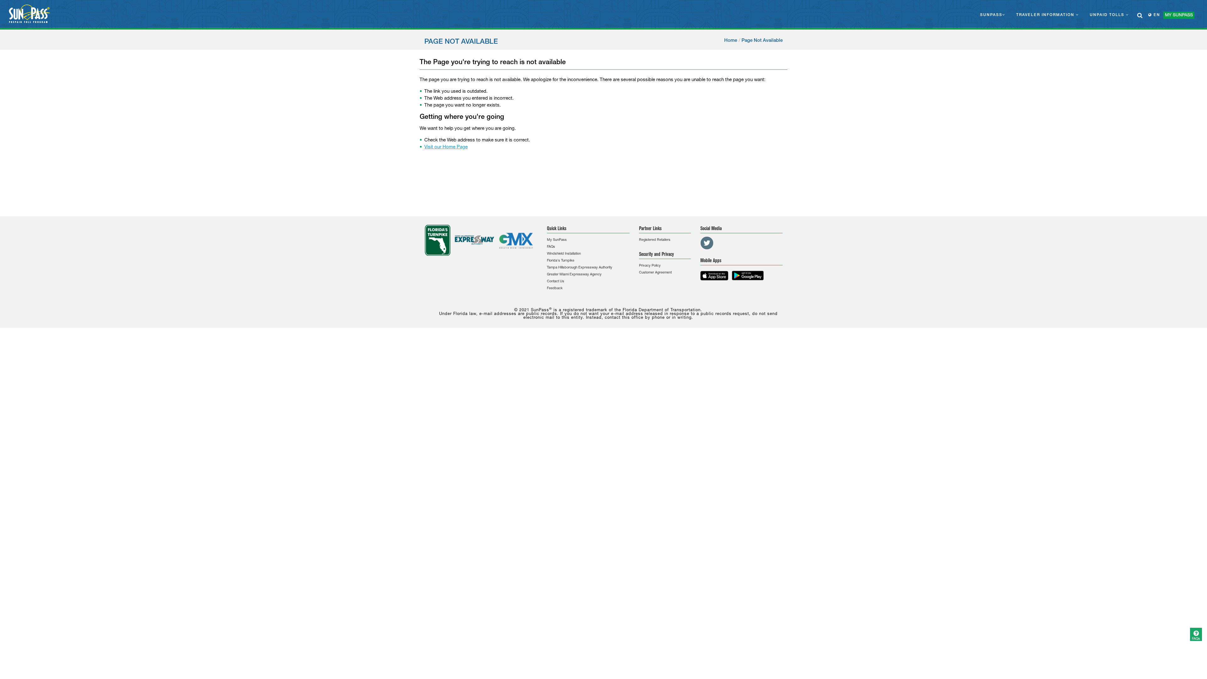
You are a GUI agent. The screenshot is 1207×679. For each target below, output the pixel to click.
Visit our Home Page (446, 147)
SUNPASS (991, 15)
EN (1156, 15)
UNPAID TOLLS (1108, 15)
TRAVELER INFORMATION (1046, 15)
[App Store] (714, 275)
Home (730, 40)
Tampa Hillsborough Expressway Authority (579, 267)
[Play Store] (748, 275)
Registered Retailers (654, 240)
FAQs (551, 247)
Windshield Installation (564, 254)
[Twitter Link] (707, 243)
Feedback (555, 288)
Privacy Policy (650, 266)
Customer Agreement (655, 272)
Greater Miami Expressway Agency (574, 274)
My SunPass (557, 240)
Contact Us (555, 281)
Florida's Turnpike (560, 260)
